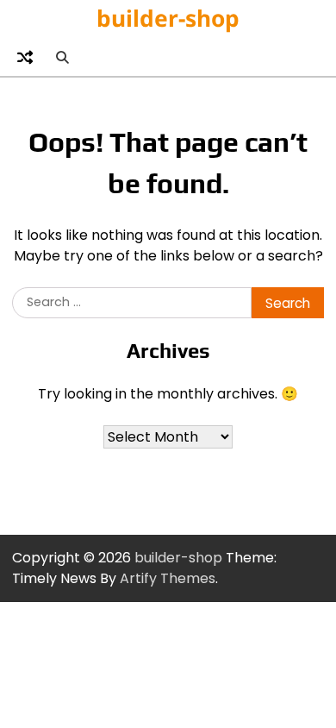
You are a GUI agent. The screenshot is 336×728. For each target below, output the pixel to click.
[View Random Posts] (25, 57)
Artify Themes (167, 578)
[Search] (62, 57)
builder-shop (168, 18)
